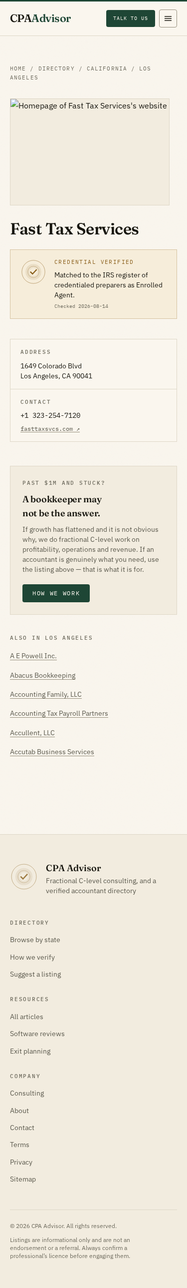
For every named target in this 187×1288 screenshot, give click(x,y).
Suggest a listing (35, 974)
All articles (26, 1016)
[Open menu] (168, 18)
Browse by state (35, 939)
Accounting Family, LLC (46, 694)
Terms (19, 1144)
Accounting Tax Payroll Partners (59, 713)
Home (18, 68)
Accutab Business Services (52, 751)
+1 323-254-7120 (50, 415)
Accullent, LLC (32, 732)
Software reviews (37, 1033)
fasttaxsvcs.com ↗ (50, 428)
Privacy (21, 1162)
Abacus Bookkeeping (42, 675)
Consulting (27, 1093)
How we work (56, 593)
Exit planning (30, 1051)
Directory (56, 68)
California (107, 68)
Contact (22, 1127)
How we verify (32, 957)
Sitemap (23, 1179)
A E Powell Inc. (33, 655)
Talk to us (130, 17)
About (19, 1110)
